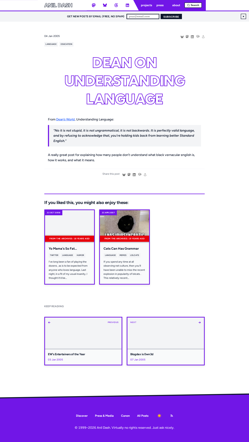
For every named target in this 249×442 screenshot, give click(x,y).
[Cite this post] (198, 36)
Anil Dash (58, 5)
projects (146, 5)
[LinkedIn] (127, 5)
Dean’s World (65, 119)
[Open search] (193, 5)
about (176, 5)
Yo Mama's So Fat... (63, 249)
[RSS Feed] (171, 415)
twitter (54, 255)
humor (80, 255)
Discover (82, 415)
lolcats (134, 255)
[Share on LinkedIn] (192, 36)
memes (123, 255)
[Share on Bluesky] (182, 36)
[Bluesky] (105, 5)
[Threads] (116, 5)
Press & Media (104, 415)
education (66, 44)
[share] (203, 36)
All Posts (142, 415)
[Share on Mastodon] (187, 36)
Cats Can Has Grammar (121, 249)
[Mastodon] (94, 5)
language (51, 44)
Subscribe (171, 16)
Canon (125, 415)
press (160, 5)
